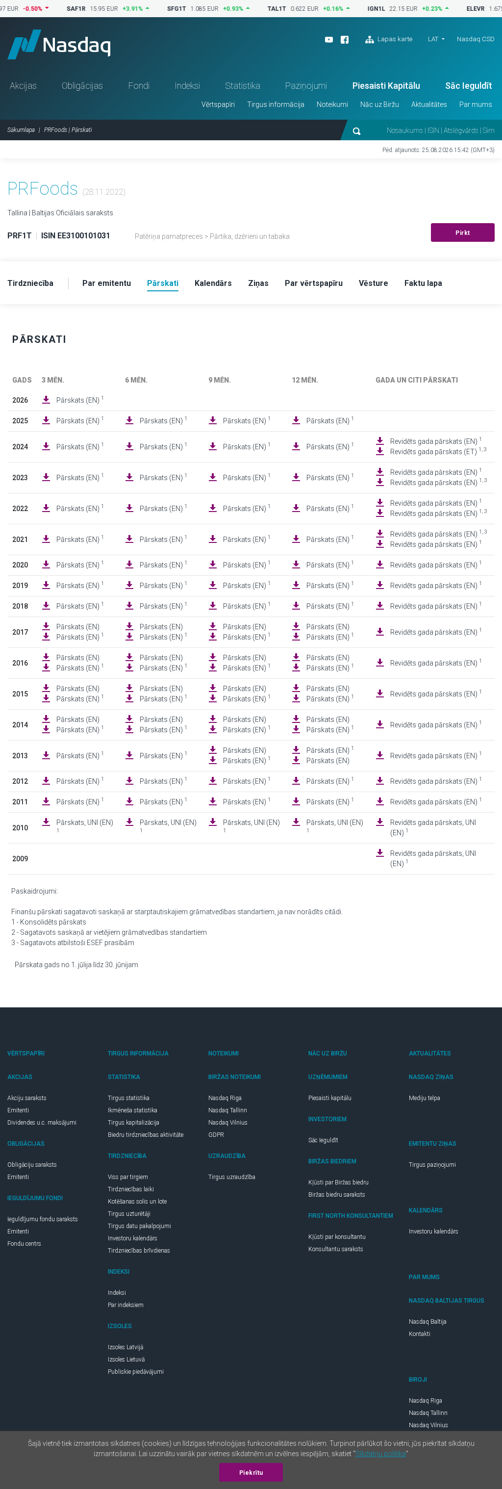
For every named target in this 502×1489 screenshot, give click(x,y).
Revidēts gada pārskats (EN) (436, 440)
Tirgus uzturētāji (129, 1213)
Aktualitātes (429, 104)
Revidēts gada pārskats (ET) (438, 451)
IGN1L (359, 8)
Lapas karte (394, 39)
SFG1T (159, 8)
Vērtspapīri (218, 104)
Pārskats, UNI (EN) (84, 826)
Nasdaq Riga (225, 1098)
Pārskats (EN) (80, 399)
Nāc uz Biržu (379, 104)
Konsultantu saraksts (335, 1249)
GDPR (216, 1134)
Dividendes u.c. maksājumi (41, 1122)
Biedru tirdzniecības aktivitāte (145, 1134)
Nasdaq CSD (476, 39)
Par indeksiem (126, 1305)
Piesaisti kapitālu (329, 1098)
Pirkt (462, 233)
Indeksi (187, 85)
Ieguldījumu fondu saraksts (42, 1219)
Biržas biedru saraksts (336, 1194)
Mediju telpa (424, 1098)
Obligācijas (82, 85)
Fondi (139, 85)
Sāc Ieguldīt (468, 85)
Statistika (242, 85)
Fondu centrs (24, 1243)
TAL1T (259, 8)
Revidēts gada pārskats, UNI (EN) (433, 828)
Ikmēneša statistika (132, 1110)
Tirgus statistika (129, 1098)
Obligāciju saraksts (32, 1164)
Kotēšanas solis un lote (137, 1201)
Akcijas (23, 85)
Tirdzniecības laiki (131, 1189)
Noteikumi (332, 104)
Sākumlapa (21, 130)
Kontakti (419, 1334)
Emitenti (18, 1110)
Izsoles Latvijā (125, 1347)
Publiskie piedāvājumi (136, 1371)
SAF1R (58, 8)
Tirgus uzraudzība (231, 1177)
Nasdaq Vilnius (228, 1122)
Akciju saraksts (27, 1098)
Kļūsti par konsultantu (337, 1236)
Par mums (475, 104)
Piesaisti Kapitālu (386, 85)
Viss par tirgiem (128, 1177)
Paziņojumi (306, 85)
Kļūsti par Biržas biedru (338, 1182)
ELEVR (458, 8)
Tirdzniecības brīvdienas (139, 1250)
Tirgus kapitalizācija (133, 1122)
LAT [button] (433, 39)
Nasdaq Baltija (428, 1321)
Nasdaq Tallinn (227, 1110)
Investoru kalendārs (132, 1238)
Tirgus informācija (275, 104)
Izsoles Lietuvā (126, 1359)
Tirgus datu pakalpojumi (139, 1226)
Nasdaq (58, 44)
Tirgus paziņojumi (432, 1164)
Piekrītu (251, 1472)
